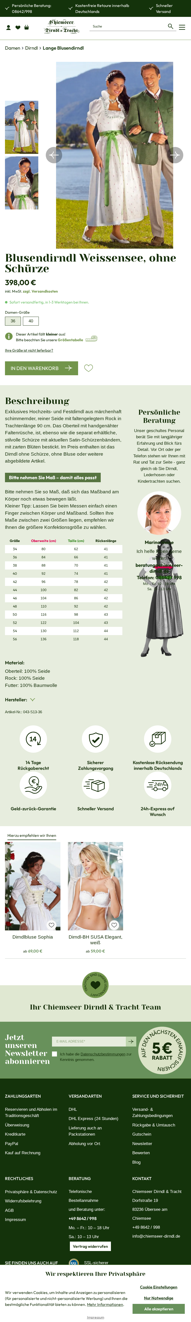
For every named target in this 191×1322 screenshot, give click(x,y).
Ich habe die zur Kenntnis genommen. (96, 1057)
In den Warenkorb (34, 368)
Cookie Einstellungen (158, 1287)
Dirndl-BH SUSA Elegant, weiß (95, 939)
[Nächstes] (175, 155)
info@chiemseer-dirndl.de (156, 1236)
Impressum (15, 1219)
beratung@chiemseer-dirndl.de (159, 568)
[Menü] (182, 27)
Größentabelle (70, 340)
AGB (9, 1210)
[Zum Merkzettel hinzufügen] (88, 368)
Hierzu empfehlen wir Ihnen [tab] (31, 835)
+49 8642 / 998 (82, 1218)
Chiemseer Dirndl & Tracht (157, 1191)
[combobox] (127, 26)
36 (13, 321)
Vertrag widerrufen (90, 1246)
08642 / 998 (168, 577)
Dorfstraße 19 (145, 1200)
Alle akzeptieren (158, 1308)
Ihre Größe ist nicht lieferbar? (29, 350)
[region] (95, 155)
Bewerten (141, 1153)
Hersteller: (16, 700)
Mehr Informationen (105, 1304)
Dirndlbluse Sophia (32, 937)
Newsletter (142, 1143)
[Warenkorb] (28, 26)
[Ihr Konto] (9, 27)
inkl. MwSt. (31, 291)
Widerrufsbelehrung (23, 1201)
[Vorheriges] (54, 155)
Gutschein (141, 1134)
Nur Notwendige (158, 1297)
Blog (136, 1162)
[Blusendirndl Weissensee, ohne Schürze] (115, 155)
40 (31, 321)
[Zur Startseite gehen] (61, 26)
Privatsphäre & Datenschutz (31, 1191)
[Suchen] (170, 26)
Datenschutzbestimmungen (103, 1054)
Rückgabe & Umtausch (153, 1125)
